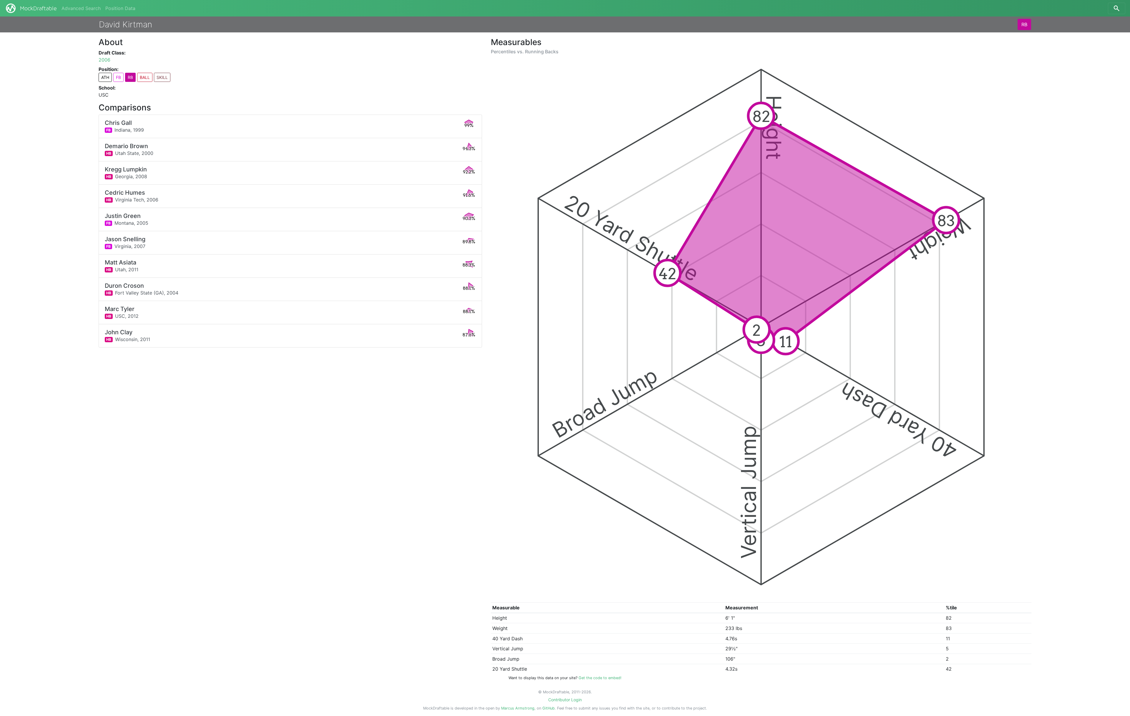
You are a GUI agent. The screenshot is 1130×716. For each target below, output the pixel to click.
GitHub (548, 708)
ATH (105, 77)
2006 (104, 60)
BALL (145, 77)
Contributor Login (565, 699)
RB (1024, 24)
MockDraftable (38, 8)
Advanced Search (81, 8)
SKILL (162, 77)
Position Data (120, 8)
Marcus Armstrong (517, 708)
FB (118, 77)
